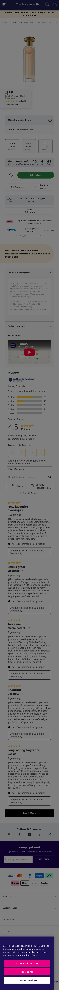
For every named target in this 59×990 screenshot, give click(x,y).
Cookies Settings (27, 980)
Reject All (27, 972)
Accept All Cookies (27, 963)
